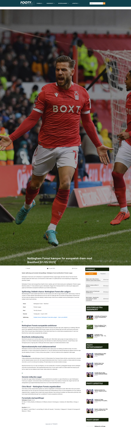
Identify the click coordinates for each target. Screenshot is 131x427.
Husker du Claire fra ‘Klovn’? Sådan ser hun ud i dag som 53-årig (100, 391)
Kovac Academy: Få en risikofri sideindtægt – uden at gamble (100, 326)
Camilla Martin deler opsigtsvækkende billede (100, 373)
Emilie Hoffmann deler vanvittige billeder (100, 354)
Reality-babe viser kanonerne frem (99, 363)
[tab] (91, 273)
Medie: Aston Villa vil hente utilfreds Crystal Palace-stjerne (93, 279)
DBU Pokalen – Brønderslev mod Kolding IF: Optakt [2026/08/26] (92, 299)
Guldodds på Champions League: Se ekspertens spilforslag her (100, 317)
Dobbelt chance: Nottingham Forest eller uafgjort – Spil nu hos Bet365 (50, 317)
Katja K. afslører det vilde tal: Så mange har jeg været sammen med (101, 410)
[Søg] (104, 3)
